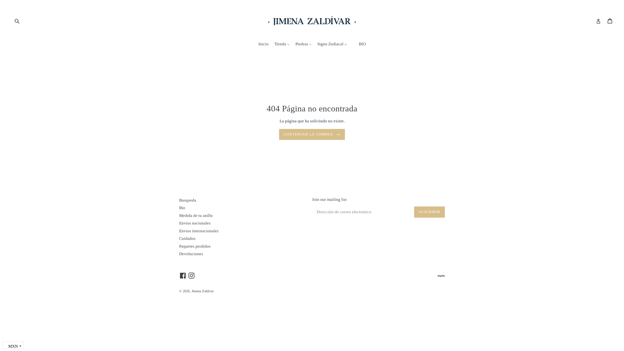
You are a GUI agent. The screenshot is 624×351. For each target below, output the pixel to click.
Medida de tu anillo (196, 215)
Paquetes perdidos (195, 246)
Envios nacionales (195, 223)
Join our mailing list (329, 199)
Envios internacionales (199, 231)
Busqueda (187, 200)
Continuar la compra (308, 134)
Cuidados (187, 238)
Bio (182, 207)
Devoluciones (191, 254)
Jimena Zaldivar (203, 291)
